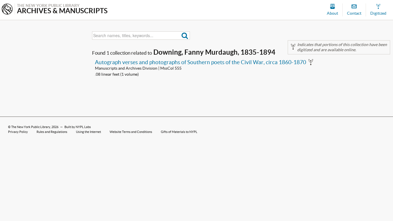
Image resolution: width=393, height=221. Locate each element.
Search (185, 35)
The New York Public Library (30, 127)
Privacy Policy (18, 132)
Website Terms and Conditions (131, 132)
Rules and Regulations (52, 132)
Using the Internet (88, 132)
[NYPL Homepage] (7, 9)
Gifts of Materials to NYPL (179, 132)
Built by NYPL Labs (77, 127)
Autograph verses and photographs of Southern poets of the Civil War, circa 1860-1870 (200, 62)
